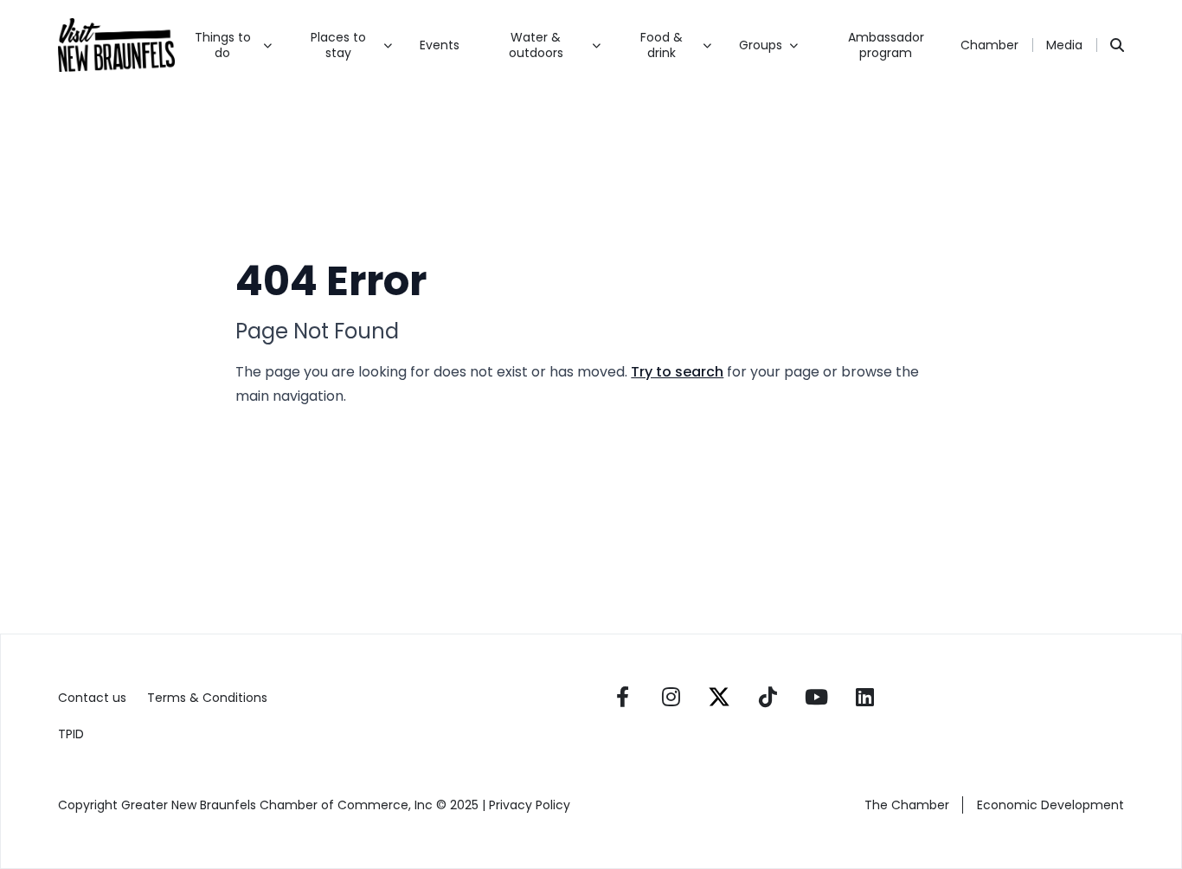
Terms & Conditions (207, 697)
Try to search (677, 372)
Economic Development (1050, 805)
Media (1064, 45)
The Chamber (906, 805)
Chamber (989, 45)
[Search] (1117, 45)
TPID (71, 734)
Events (439, 45)
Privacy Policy (531, 805)
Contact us (92, 697)
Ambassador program (886, 45)
